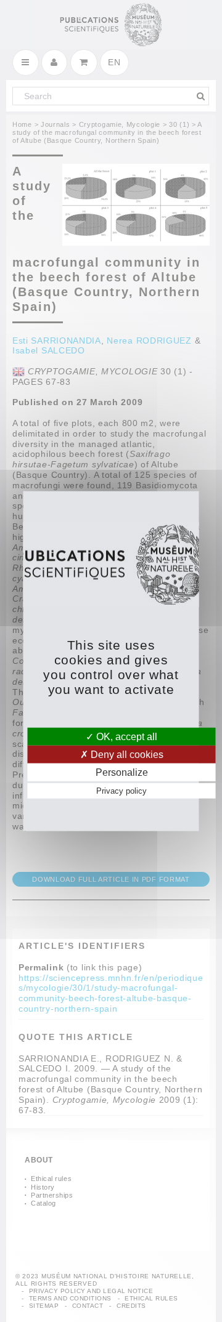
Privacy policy (121, 791)
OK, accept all (125, 736)
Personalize (122, 772)
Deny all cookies (125, 754)
